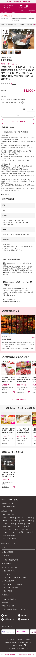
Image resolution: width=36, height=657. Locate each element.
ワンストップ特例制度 (9, 599)
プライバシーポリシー (17, 645)
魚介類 (12, 518)
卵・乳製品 (14, 520)
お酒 (22, 520)
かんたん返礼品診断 (8, 581)
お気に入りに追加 (33, 338)
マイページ (8, 615)
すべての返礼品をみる (18, 399)
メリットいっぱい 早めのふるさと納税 (14, 577)
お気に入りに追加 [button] (14, 392)
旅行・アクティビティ (22, 529)
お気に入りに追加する (18, 121)
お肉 (4, 518)
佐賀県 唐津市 (6, 60)
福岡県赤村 (4, 443)
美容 (25, 526)
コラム (4, 547)
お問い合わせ (9, 619)
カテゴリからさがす (8, 514)
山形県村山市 (20, 443)
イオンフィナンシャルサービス (17, 648)
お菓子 (5, 523)
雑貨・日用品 (7, 526)
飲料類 (30, 520)
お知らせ (24, 615)
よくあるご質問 (7, 591)
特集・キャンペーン (22, 11)
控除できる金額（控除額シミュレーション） (15, 609)
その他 (29, 532)
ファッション (7, 529)
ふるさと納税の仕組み (9, 571)
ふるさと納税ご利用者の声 (10, 587)
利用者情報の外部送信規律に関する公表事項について (19, 642)
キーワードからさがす (9, 506)
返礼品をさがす (13, 11)
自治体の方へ (25, 619)
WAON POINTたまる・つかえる (12, 584)
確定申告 (5, 602)
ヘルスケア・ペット (9, 532)
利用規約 (28, 639)
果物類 (30, 518)
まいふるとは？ (7, 574)
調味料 (28, 523)
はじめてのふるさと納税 (9, 567)
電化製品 (17, 526)
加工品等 (20, 523)
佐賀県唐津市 (5, 392)
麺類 (12, 523)
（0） (14, 84)
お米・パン (20, 518)
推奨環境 (20, 639)
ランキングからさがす (9, 535)
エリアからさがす (7, 503)
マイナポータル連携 (8, 606)
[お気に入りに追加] (33, 338)
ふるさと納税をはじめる (31, 11)
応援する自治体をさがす (4, 11)
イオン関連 (5, 555)
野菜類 (5, 520)
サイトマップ (10, 639)
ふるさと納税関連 (7, 552)
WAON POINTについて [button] (22, 102)
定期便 (21, 532)
